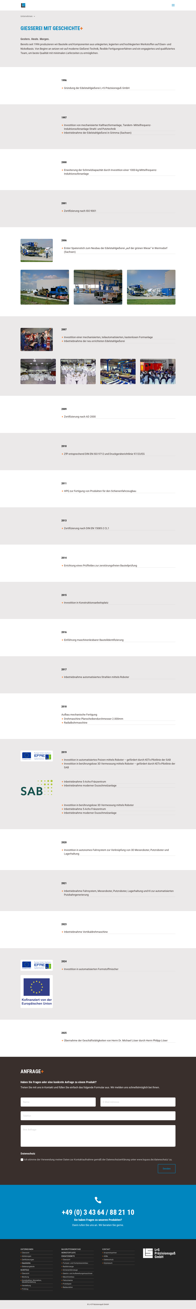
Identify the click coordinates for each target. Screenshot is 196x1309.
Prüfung (25, 1289)
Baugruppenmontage (71, 1249)
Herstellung (26, 1286)
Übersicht (25, 1253)
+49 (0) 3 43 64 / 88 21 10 (98, 1212)
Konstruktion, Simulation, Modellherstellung (31, 1281)
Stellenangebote (28, 1267)
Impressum (108, 1263)
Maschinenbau (68, 1277)
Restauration (68, 1287)
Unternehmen (27, 16)
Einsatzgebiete (68, 1256)
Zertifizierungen (28, 1260)
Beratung (25, 1277)
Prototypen (67, 1284)
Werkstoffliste (68, 1253)
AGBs (106, 1256)
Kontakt (106, 1249)
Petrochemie (68, 1280)
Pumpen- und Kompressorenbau (75, 1263)
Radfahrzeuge (68, 1267)
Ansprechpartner (110, 1253)
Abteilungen (26, 1256)
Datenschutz (108, 1260)
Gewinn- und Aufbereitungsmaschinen (77, 1273)
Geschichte (26, 1263)
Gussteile (25, 1270)
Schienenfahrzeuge (70, 1270)
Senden (167, 1168)
